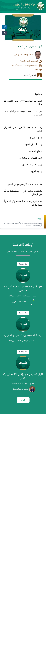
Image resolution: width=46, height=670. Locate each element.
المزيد (23, 400)
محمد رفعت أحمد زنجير (24, 54)
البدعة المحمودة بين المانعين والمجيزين (23, 335)
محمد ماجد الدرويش (20, 389)
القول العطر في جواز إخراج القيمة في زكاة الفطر (23, 376)
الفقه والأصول (23, 264)
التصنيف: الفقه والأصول (29, 61)
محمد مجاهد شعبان (19, 301)
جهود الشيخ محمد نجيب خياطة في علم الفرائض (23, 288)
